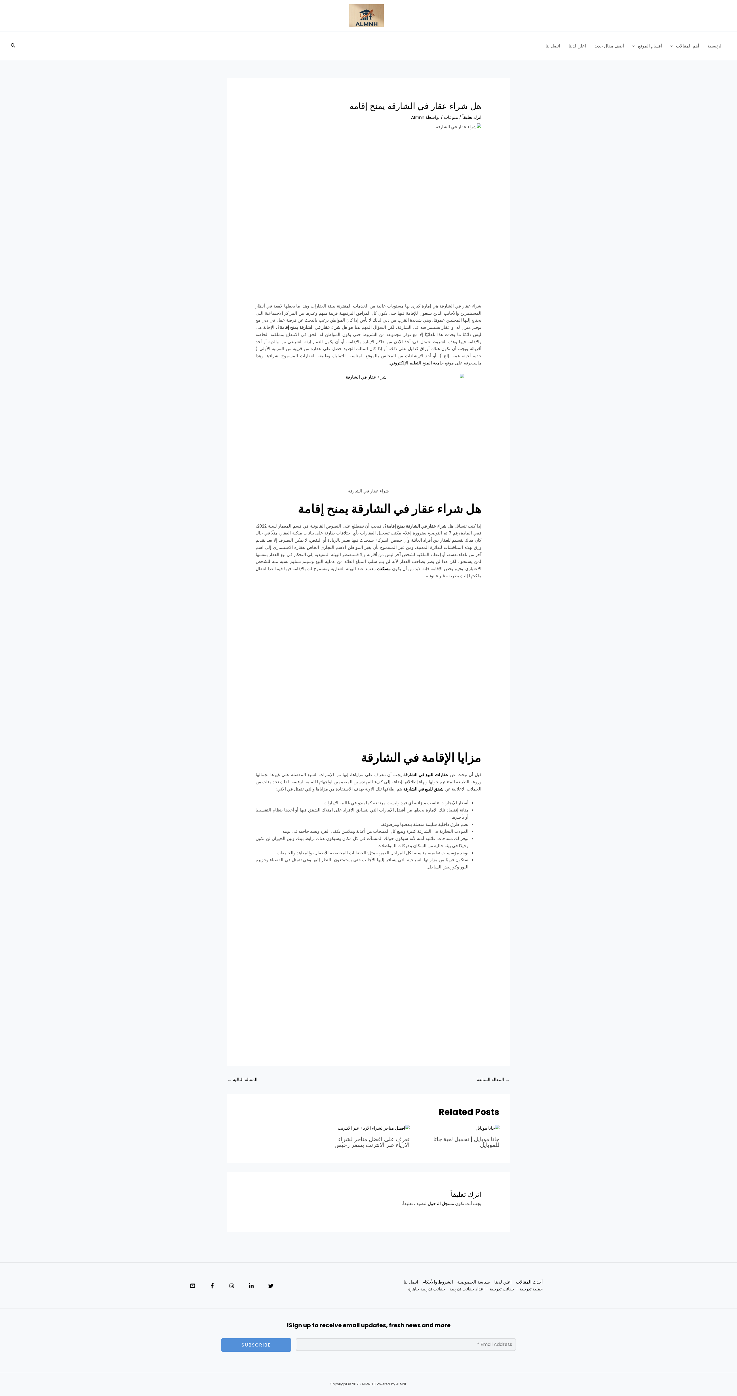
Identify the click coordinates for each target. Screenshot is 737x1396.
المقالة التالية (242, 1079)
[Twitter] (270, 1285)
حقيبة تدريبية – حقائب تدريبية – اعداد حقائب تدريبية (496, 1289)
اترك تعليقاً (471, 117)
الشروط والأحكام (437, 1282)
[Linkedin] (251, 1285)
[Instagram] (231, 1285)
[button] (673, 46)
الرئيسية (715, 46)
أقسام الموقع (650, 46)
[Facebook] (212, 1285)
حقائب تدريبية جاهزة (426, 1289)
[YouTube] (192, 1285)
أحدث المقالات (529, 1282)
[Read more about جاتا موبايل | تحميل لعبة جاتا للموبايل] (487, 1128)
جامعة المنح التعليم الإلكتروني (417, 363)
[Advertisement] (368, 179)
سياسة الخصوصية (473, 1282)
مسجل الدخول (441, 1203)
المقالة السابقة (493, 1079)
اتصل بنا (553, 46)
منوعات (451, 117)
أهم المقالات (687, 46)
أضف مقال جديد (609, 46)
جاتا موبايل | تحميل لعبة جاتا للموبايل (466, 1142)
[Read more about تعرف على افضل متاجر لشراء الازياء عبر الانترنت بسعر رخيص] (374, 1128)
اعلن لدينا (577, 46)
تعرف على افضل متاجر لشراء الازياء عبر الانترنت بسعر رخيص (372, 1142)
